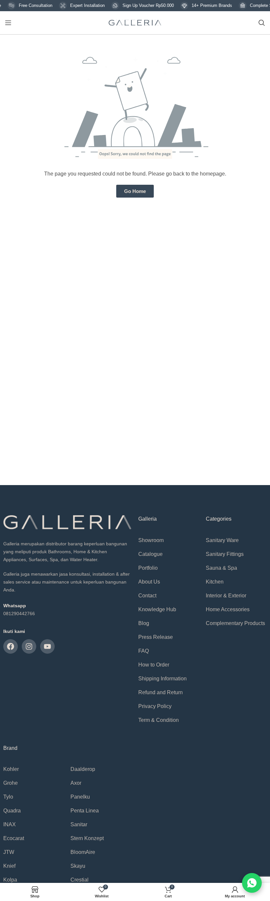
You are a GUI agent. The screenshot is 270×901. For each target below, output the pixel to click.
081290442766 (19, 613)
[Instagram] (29, 646)
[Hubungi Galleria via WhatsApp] (252, 883)
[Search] (261, 22)
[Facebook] (10, 646)
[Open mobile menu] (8, 22)
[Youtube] (47, 646)
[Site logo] (135, 22)
